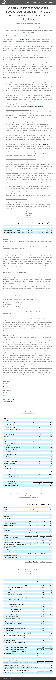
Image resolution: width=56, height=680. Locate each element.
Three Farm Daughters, (47, 97)
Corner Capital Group (18, 82)
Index (47, 144)
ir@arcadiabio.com (7, 395)
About (28, 2)
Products (34, 2)
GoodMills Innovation (47, 110)
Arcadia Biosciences (11, 399)
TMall (28, 86)
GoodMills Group (14, 111)
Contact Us (51, 2)
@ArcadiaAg (9, 401)
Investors (44, 2)
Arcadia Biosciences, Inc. (24, 39)
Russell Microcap (41, 144)
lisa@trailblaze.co (7, 386)
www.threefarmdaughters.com (36, 106)
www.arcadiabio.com (7, 311)
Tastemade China (48, 86)
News (40, 2)
